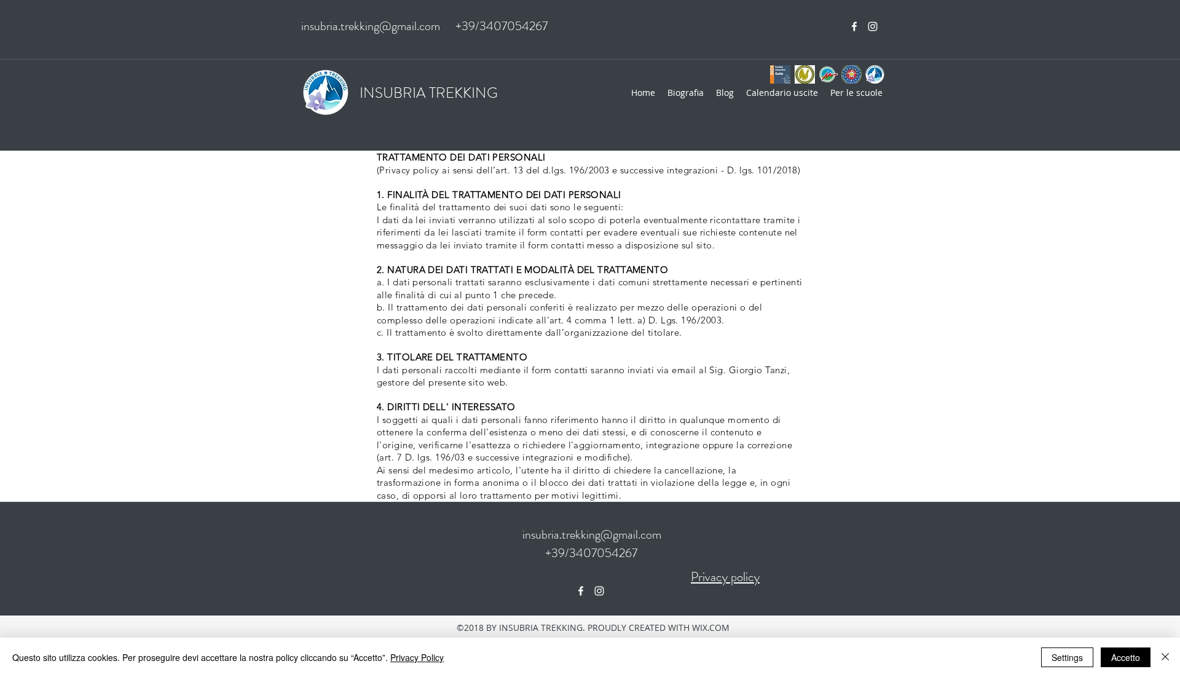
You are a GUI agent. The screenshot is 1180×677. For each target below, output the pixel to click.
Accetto (1125, 657)
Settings (1067, 657)
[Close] (1165, 657)
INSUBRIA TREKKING (429, 92)
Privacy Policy (417, 657)
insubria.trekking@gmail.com (370, 26)
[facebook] (854, 26)
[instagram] (873, 26)
